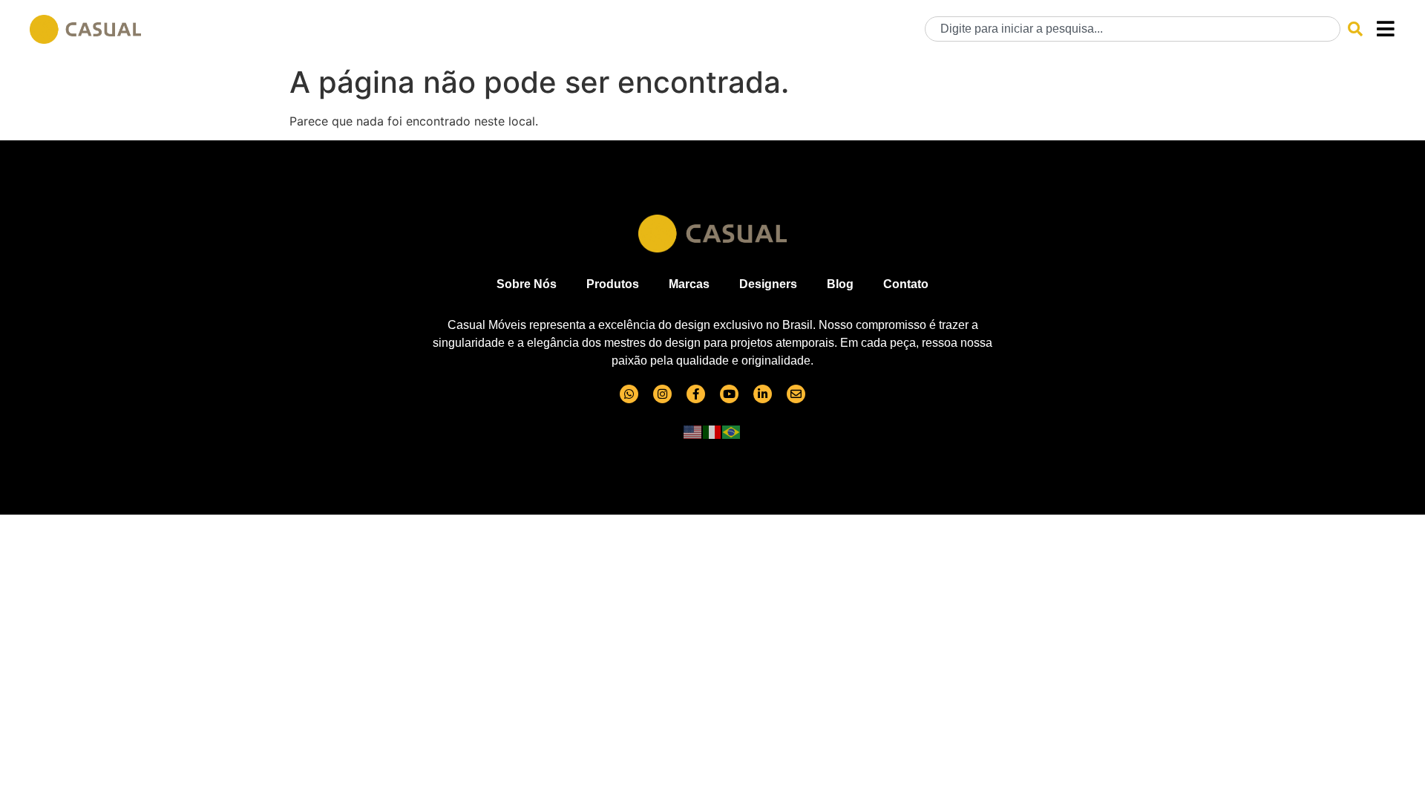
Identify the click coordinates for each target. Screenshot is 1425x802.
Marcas (689, 284)
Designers (768, 284)
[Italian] (712, 431)
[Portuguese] (731, 431)
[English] (693, 431)
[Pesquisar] (1355, 29)
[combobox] (1132, 29)
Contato (905, 284)
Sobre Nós (527, 284)
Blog (840, 284)
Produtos (612, 284)
